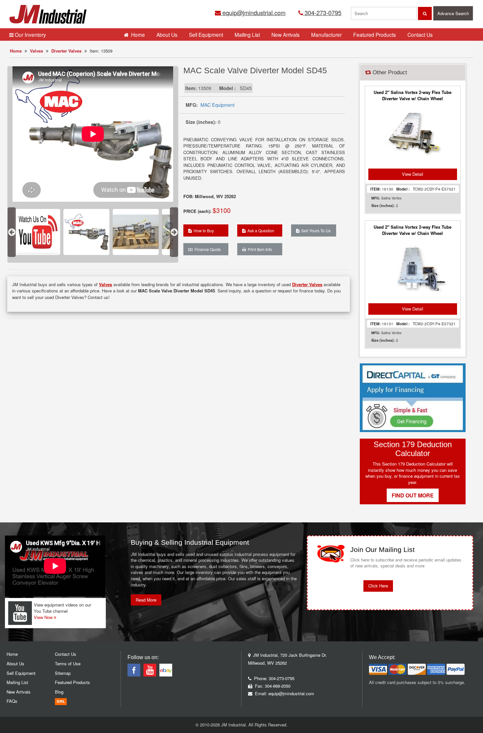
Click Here (378, 586)
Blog (59, 692)
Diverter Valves (66, 51)
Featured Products (374, 34)
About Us (166, 34)
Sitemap (63, 673)
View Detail (412, 174)
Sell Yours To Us (315, 230)
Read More (146, 600)
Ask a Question (259, 230)
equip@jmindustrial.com (253, 12)
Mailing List (247, 34)
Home (16, 51)
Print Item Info (259, 249)
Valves (36, 51)
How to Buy (203, 230)
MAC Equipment (217, 105)
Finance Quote (207, 249)
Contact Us (420, 34)
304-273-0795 (322, 12)
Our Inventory (29, 34)
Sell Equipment (206, 34)
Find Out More (413, 495)
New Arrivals (285, 34)
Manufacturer (326, 34)
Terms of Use (67, 663)
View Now (44, 617)
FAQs (12, 701)
